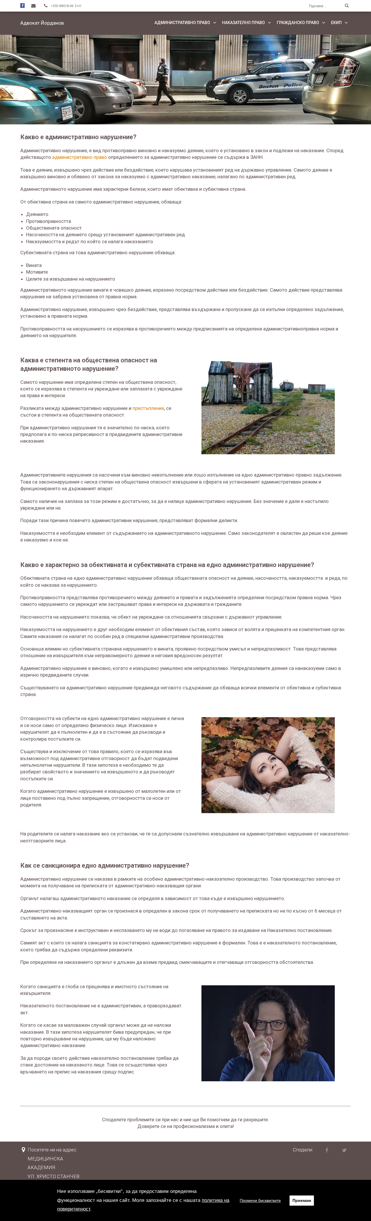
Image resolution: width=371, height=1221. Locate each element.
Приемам (301, 1200)
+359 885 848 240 (66, 5)
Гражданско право (298, 22)
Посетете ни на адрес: (52, 1150)
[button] (42, 22)
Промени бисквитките (260, 1200)
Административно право (182, 22)
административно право (79, 157)
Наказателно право (243, 22)
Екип (336, 22)
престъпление (148, 408)
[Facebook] (22, 5)
